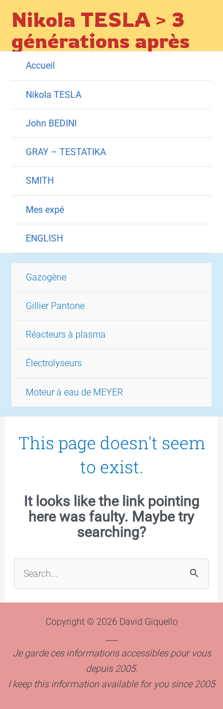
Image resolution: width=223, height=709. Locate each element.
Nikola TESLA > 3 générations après (100, 29)
